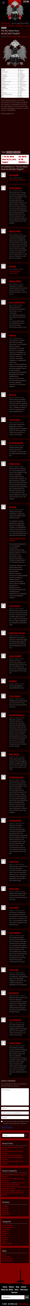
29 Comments (23, 36)
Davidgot (12, 266)
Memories (5, 1233)
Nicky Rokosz (6, 1191)
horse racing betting (17, 302)
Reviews (5, 1239)
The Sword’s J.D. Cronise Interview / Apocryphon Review (13, 1193)
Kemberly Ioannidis (16, 443)
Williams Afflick (15, 281)
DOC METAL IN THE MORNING (23, 159)
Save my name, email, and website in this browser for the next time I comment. (16, 1122)
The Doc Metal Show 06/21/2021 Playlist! (9, 159)
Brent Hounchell (7, 1183)
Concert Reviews (7, 1227)
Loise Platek (14, 908)
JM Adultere (6, 1175)
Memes (4, 1231)
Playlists (7, 23)
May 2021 (5, 1210)
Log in (4, 1255)
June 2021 (5, 1208)
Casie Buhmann (15, 933)
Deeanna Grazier (15, 820)
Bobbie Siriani (14, 464)
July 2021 (5, 1206)
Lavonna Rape (14, 420)
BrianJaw (12, 507)
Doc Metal (13, 36)
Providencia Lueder (16, 777)
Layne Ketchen (14, 606)
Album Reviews (7, 1225)
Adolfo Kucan (6, 1187)
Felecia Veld (13, 970)
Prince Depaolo (14, 696)
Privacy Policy (23, 1304)
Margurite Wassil (8, 1179)
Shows (4, 1241)
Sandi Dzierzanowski (17, 633)
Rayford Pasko (14, 231)
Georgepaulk (13, 175)
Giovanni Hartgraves (17, 715)
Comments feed (7, 1259)
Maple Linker (14, 889)
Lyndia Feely (14, 862)
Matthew (12, 335)
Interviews (5, 1229)
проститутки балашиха (17, 180)
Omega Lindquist (15, 656)
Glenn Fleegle (14, 754)
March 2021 (6, 1214)
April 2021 (5, 1212)
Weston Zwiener (15, 188)
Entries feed (6, 1257)
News (4, 1235)
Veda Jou (12, 395)
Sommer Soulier (15, 1043)
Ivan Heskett (14, 993)
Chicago (10, 152)
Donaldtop (13, 681)
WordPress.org (7, 1261)
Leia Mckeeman (15, 1020)
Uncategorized (7, 1243)
